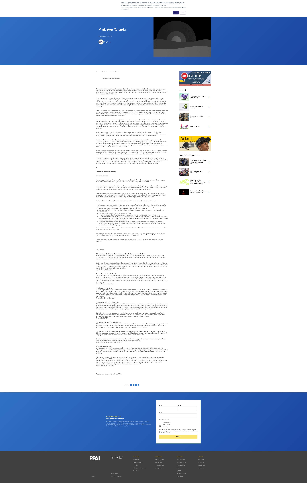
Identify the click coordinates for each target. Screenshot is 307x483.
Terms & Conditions (116, 476)
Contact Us (201, 462)
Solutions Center (181, 459)
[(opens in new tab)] (195, 85)
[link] (184, 97)
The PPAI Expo (158, 462)
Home (97, 71)
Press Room (136, 470)
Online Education (181, 465)
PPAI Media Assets (181, 473)
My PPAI (179, 470)
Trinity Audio (111, 78)
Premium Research (137, 462)
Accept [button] (175, 13)
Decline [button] (182, 13)
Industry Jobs (201, 465)
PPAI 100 (135, 465)
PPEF (178, 468)
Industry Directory (159, 468)
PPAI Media (104, 72)
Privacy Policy (114, 473)
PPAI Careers (201, 468)
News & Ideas (136, 459)
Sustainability (180, 476)
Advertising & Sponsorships (140, 468)
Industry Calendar (159, 465)
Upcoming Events (159, 459)
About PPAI (201, 459)
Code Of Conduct (181, 462)
